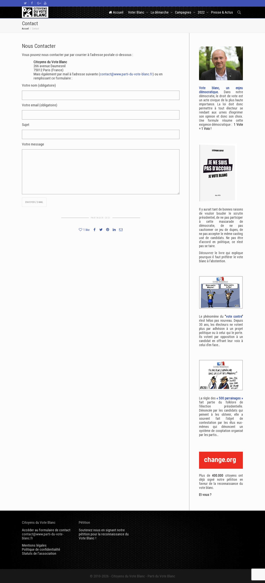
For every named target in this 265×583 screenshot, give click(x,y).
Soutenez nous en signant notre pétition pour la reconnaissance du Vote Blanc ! (104, 534)
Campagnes (183, 12)
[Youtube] (45, 3)
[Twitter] (25, 3)
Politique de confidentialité (41, 549)
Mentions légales (34, 545)
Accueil (117, 12)
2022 (201, 12)
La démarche (160, 12)
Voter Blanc (136, 12)
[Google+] (38, 3)
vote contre (234, 316)
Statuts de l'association (39, 553)
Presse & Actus (222, 12)
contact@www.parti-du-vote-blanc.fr (126, 74)
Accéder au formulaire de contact (46, 530)
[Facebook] (32, 3)
